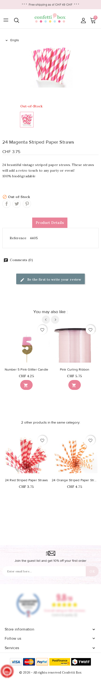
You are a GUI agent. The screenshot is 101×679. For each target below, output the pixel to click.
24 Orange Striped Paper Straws (74, 480)
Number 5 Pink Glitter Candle (26, 370)
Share (6, 204)
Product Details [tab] (50, 222)
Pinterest (27, 204)
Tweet (16, 204)
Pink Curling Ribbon (74, 370)
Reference (18, 238)
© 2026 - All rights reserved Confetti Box (50, 673)
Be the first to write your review (53, 279)
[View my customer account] (83, 20)
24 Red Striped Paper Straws (26, 480)
